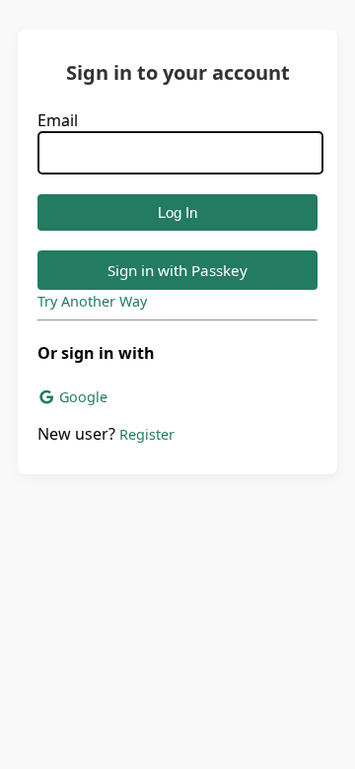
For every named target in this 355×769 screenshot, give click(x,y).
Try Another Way (92, 301)
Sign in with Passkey (177, 270)
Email (57, 120)
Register (147, 434)
